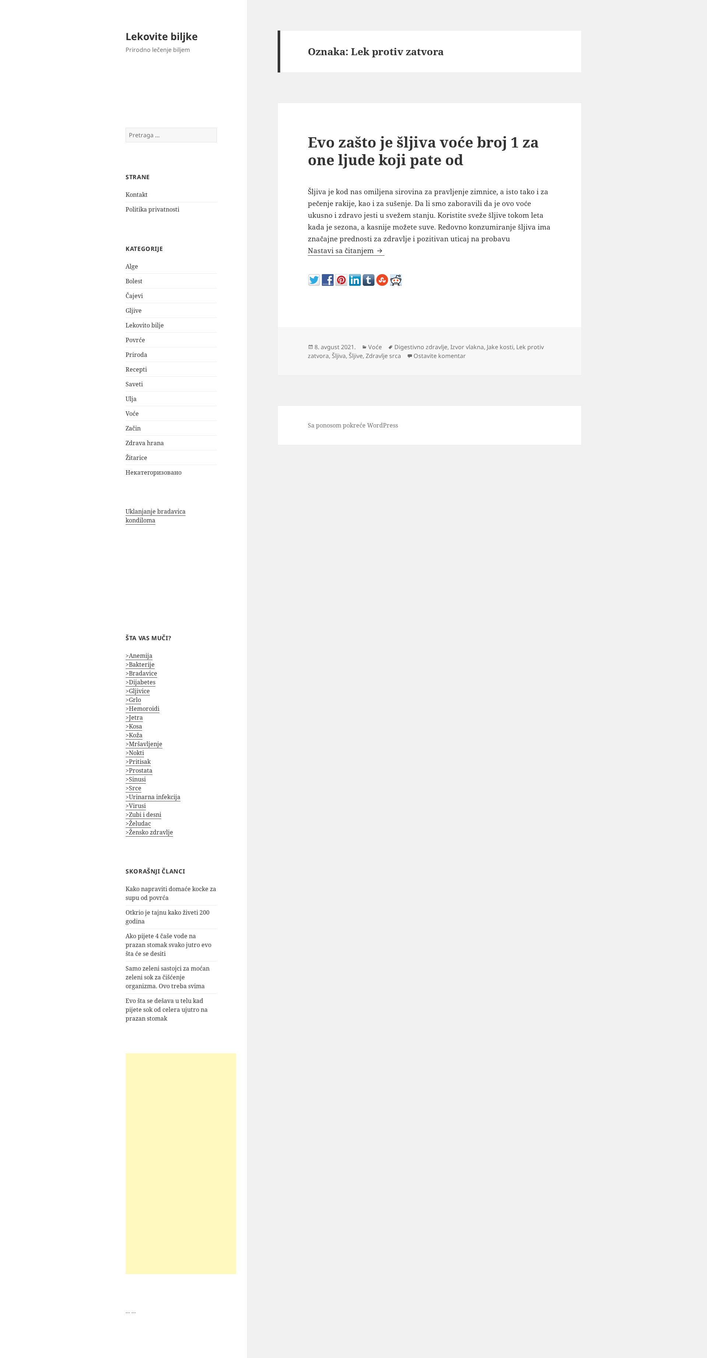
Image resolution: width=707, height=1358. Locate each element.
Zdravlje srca (383, 356)
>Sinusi (136, 779)
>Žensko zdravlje (149, 832)
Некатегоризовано (154, 472)
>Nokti (135, 753)
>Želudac (138, 823)
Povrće (135, 340)
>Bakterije (140, 664)
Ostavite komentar (440, 356)
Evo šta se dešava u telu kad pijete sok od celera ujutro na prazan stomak (167, 1009)
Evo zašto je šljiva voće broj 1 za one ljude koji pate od (423, 150)
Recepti (136, 369)
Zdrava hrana (145, 443)
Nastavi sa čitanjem (346, 250)
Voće (132, 413)
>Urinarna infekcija (153, 797)
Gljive (134, 310)
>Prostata (139, 770)
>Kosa (134, 726)
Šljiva (339, 356)
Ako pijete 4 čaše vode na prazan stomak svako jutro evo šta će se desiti (168, 945)
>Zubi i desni (143, 815)
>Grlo (133, 700)
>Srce (133, 788)
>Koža (134, 735)
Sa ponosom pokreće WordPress (353, 425)
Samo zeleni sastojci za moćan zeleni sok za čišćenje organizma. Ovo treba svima (168, 977)
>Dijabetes (140, 682)
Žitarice (136, 458)
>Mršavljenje (144, 744)
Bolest (134, 281)
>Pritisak (138, 762)
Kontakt (137, 195)
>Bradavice (141, 673)
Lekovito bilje (145, 325)
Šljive (356, 356)
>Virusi (136, 806)
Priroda (136, 355)
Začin (133, 428)
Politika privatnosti (152, 209)
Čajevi (134, 296)
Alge (132, 266)
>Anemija (139, 656)
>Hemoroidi (142, 709)
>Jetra (134, 717)
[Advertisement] (181, 1163)
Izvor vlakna (467, 347)
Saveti (134, 384)
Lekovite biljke (162, 36)
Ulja (131, 399)
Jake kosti (500, 347)
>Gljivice (138, 691)
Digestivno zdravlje (420, 347)
